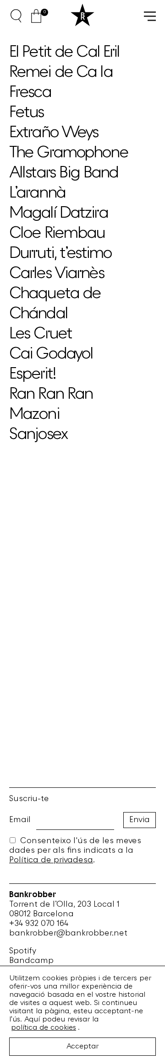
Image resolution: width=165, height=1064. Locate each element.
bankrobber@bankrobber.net (68, 933)
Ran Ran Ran (51, 394)
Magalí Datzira (58, 213)
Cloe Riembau (56, 233)
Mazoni (34, 414)
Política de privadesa (51, 860)
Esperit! (32, 374)
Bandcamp (31, 961)
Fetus (26, 113)
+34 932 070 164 (38, 924)
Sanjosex (38, 435)
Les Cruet (40, 334)
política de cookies (43, 1028)
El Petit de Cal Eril (64, 52)
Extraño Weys (53, 133)
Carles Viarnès (56, 274)
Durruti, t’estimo (60, 254)
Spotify (22, 951)
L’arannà (37, 193)
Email (20, 820)
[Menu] (149, 15)
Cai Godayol (51, 354)
